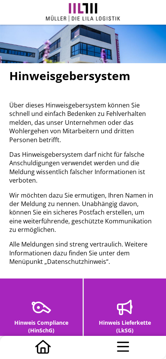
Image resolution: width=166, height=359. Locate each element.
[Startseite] (43, 347)
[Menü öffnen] (123, 347)
